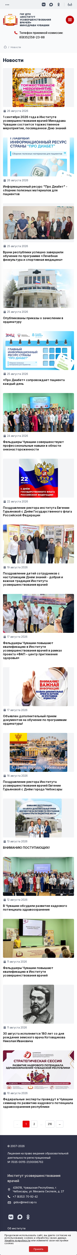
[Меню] (70, 20)
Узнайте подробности (17, 1240)
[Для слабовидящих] (70, 4)
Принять (38, 1249)
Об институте (16, 1228)
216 (50, 1124)
